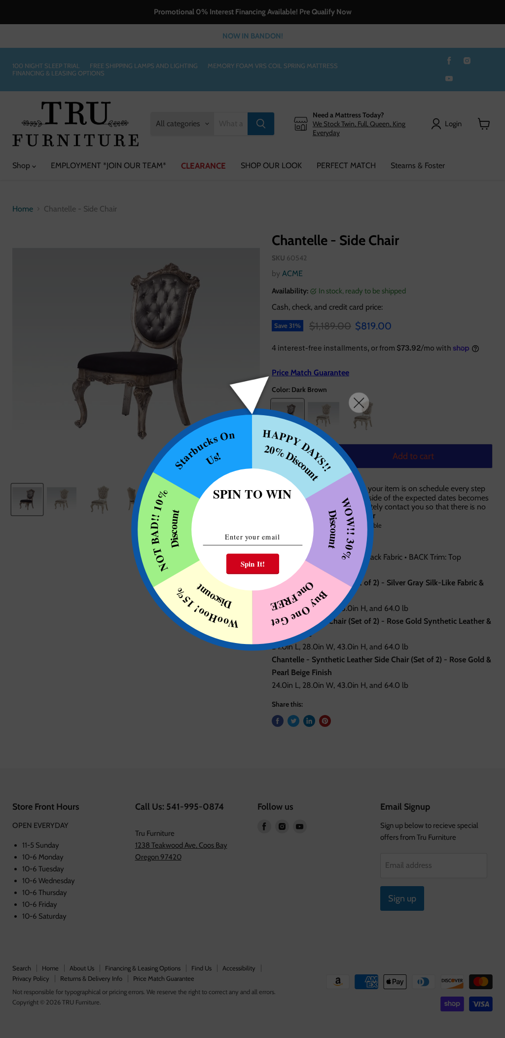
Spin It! (253, 563)
